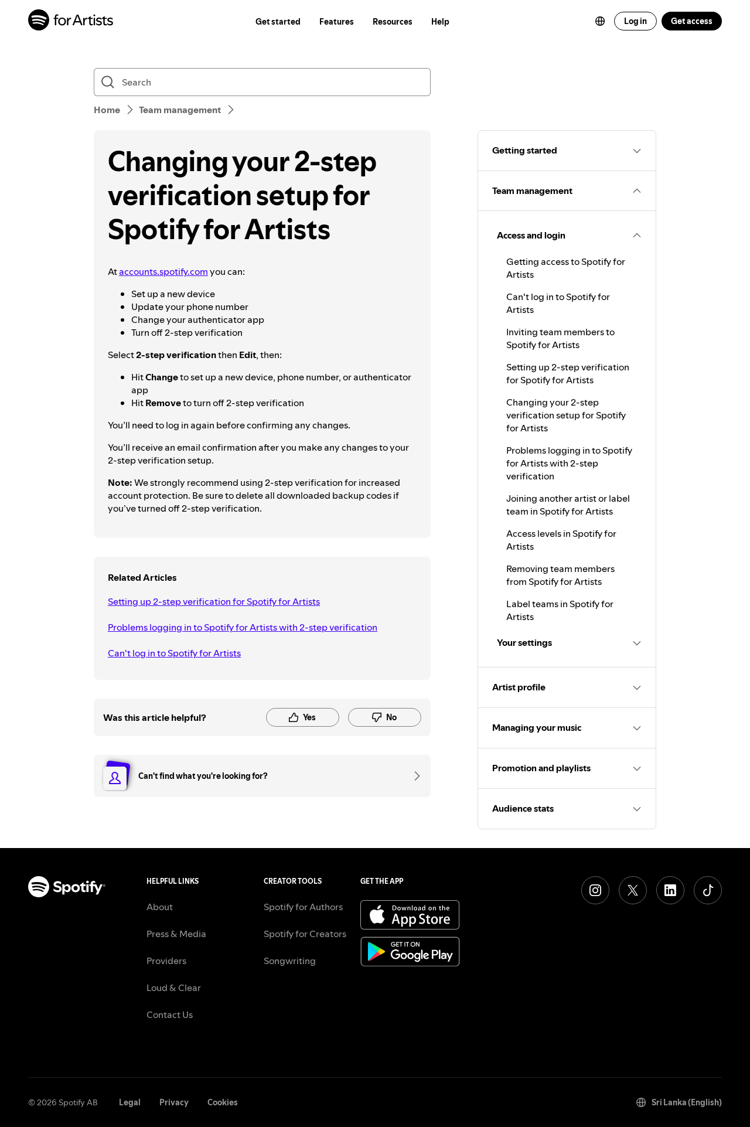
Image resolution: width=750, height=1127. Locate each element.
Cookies (222, 1102)
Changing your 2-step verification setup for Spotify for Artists (566, 415)
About (159, 906)
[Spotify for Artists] (71, 21)
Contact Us (169, 1014)
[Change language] (600, 21)
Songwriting (290, 960)
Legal (130, 1102)
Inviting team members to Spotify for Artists (560, 338)
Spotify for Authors (303, 906)
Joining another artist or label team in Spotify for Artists (568, 504)
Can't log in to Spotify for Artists (174, 652)
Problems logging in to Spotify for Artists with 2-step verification (242, 627)
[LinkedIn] (670, 890)
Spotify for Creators (305, 933)
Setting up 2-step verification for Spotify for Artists (214, 601)
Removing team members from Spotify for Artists (560, 575)
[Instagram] (595, 890)
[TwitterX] (633, 890)
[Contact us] (413, 776)
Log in (635, 21)
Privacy (174, 1102)
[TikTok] (708, 890)
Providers (166, 960)
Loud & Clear (173, 987)
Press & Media (176, 933)
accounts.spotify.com (163, 271)
